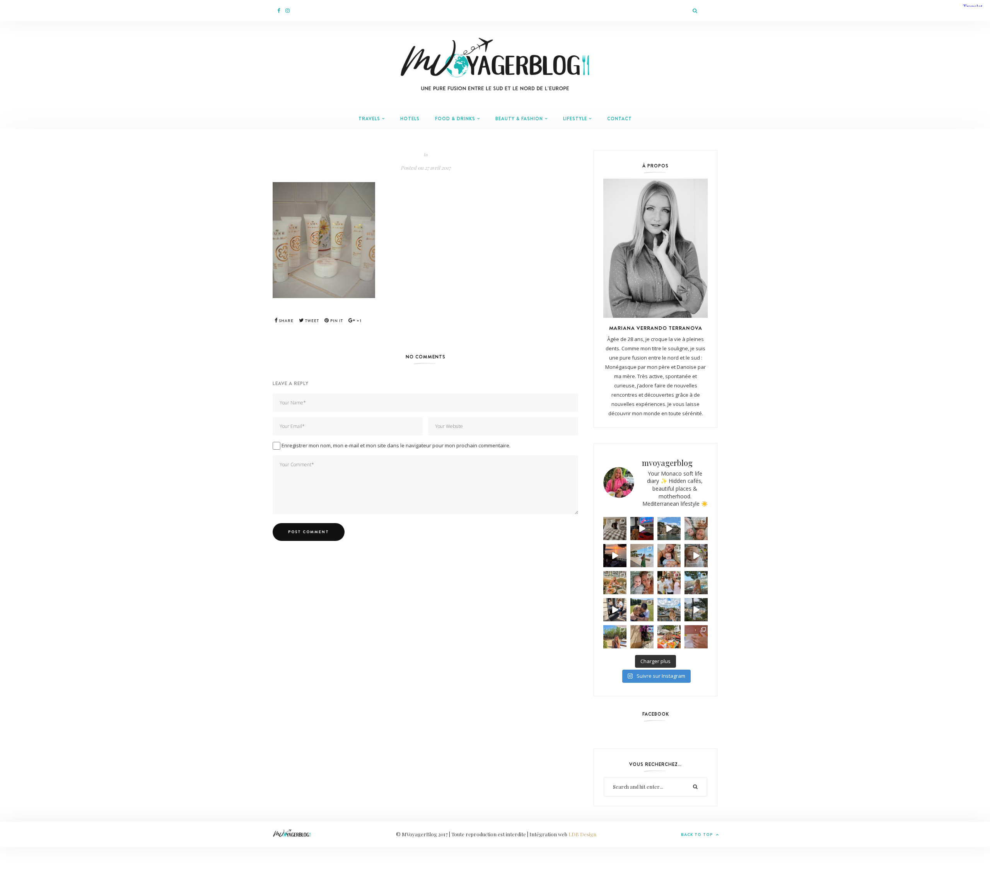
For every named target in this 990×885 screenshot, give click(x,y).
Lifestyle (575, 119)
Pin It (336, 320)
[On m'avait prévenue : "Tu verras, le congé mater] (696, 582)
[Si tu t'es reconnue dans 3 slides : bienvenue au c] (696, 528)
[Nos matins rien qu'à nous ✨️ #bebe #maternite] (614, 555)
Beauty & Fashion (519, 119)
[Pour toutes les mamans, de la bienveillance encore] (669, 555)
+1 (358, 320)
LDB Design (582, 834)
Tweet (311, 320)
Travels (369, 119)
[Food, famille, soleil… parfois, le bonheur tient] (614, 636)
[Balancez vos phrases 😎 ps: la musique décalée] (696, 555)
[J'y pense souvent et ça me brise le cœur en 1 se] (614, 528)
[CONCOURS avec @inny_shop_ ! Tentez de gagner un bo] (696, 636)
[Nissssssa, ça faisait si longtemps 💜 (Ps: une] (642, 636)
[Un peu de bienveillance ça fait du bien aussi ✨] (642, 582)
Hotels (410, 119)
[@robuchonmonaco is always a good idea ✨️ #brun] (614, 582)
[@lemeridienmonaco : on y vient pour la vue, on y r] (669, 636)
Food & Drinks (455, 119)
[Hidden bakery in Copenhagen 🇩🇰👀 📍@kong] (614, 609)
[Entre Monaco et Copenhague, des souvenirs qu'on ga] (669, 582)
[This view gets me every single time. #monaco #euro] (669, 528)
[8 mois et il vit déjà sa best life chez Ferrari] (642, 528)
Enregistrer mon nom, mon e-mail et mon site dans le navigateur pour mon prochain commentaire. (396, 445)
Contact (619, 119)
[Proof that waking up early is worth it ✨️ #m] (696, 609)
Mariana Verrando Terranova (655, 327)
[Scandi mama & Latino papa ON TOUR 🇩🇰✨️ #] (642, 609)
